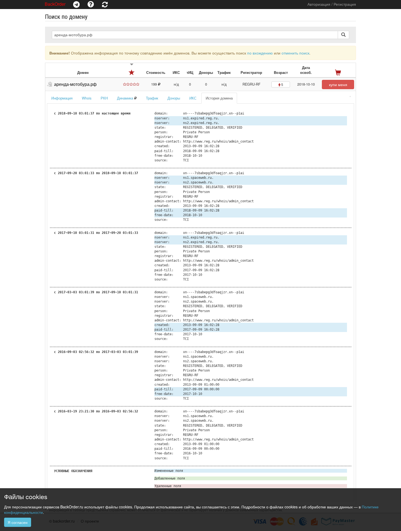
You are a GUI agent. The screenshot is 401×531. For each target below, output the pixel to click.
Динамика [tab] (125, 98)
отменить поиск (295, 53)
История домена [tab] (219, 98)
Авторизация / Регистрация (331, 4)
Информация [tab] (62, 98)
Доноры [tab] (173, 98)
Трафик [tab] (152, 98)
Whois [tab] (86, 98)
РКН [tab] (104, 98)
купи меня (338, 84)
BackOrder (55, 4)
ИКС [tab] (192, 98)
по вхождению (260, 53)
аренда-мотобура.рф (75, 84)
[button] (76, 4)
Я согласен (18, 522)
